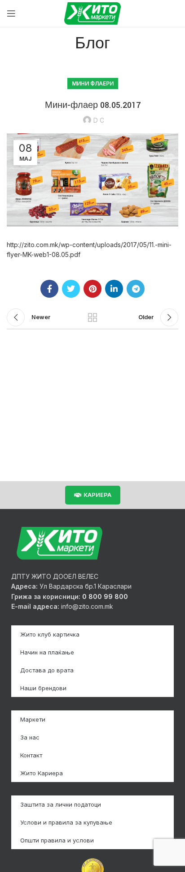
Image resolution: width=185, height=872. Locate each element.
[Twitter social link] (71, 289)
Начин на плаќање (47, 652)
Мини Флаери (93, 83)
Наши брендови (43, 688)
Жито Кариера (41, 773)
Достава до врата (47, 670)
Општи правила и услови (57, 840)
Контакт (31, 755)
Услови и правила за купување (66, 822)
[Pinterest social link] (92, 289)
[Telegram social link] (136, 289)
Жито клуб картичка (49, 634)
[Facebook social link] (49, 289)
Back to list (92, 317)
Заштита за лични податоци (60, 804)
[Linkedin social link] (114, 289)
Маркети (32, 719)
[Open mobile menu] (11, 13)
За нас (30, 737)
